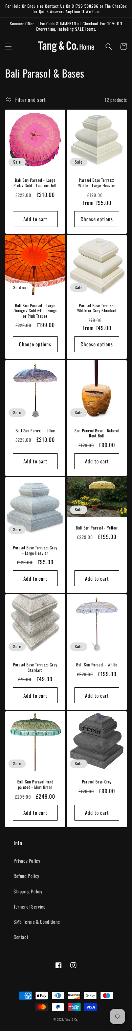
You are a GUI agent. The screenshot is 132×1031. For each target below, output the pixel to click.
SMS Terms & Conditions (37, 921)
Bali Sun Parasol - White (96, 664)
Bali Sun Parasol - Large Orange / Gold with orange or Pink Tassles (35, 311)
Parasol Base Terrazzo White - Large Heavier (96, 182)
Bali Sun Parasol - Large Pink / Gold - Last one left (35, 182)
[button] (8, 46)
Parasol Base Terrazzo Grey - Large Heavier (35, 550)
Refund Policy (26, 875)
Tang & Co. (72, 1019)
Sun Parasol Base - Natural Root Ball (96, 433)
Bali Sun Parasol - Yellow (97, 528)
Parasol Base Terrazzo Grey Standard (35, 667)
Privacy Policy (27, 860)
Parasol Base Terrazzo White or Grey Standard (96, 308)
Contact (21, 936)
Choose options (97, 219)
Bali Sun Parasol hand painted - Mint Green (35, 784)
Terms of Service (30, 906)
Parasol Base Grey (97, 781)
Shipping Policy (28, 891)
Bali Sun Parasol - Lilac (35, 430)
